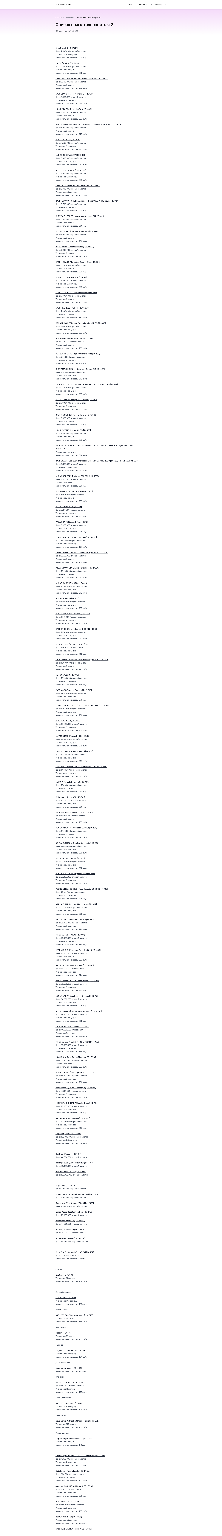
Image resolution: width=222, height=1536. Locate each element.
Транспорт (69, 18)
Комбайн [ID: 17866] (65, 1275)
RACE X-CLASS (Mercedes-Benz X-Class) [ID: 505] (78, 262)
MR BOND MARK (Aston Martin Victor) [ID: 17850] (77, 1042)
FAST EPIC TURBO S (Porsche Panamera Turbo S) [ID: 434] (81, 766)
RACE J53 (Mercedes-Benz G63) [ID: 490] (74, 812)
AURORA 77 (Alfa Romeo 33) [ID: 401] (72, 782)
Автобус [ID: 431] (63, 1333)
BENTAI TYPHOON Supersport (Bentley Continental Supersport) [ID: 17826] (88, 124)
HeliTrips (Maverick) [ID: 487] (68, 1154)
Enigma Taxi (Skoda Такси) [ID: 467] (71, 1350)
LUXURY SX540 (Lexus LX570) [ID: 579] (73, 430)
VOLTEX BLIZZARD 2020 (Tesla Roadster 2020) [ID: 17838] (82, 889)
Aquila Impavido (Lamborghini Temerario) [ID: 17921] (79, 1011)
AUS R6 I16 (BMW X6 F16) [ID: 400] (71, 155)
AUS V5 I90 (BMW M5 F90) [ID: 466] (71, 583)
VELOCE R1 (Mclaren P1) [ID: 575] (70, 858)
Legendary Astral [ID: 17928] (68, 1133)
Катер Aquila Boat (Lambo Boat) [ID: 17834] (75, 1212)
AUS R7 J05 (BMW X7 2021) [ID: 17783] (73, 614)
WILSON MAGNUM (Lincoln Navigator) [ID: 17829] (77, 568)
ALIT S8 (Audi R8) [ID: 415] (67, 675)
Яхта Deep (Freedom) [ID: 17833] (70, 1221)
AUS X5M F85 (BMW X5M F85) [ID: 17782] (74, 338)
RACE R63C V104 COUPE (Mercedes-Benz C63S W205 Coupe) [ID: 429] (87, 201)
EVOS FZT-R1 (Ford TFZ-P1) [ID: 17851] (72, 1026)
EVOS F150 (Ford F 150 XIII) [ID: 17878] (72, 308)
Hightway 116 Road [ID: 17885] (69, 1517)
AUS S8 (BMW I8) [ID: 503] (67, 598)
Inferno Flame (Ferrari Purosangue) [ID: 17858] (76, 1088)
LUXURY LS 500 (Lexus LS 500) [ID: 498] (74, 109)
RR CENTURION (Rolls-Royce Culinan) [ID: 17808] (77, 981)
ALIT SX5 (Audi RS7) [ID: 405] (69, 507)
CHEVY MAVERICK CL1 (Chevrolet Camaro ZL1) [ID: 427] (80, 369)
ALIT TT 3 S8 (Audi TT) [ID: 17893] (71, 170)
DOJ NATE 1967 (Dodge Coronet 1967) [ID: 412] (77, 231)
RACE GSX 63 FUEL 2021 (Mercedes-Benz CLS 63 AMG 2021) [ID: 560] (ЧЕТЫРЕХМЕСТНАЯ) (97, 461)
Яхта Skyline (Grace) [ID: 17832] (70, 1229)
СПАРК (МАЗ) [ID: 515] (66, 1297)
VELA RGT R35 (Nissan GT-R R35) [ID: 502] (74, 644)
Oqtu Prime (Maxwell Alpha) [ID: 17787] (73, 1471)
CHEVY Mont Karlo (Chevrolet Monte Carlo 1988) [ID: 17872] (82, 78)
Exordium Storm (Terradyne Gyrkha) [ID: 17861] (76, 537)
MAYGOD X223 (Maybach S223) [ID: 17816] (75, 965)
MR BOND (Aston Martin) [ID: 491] (70, 935)
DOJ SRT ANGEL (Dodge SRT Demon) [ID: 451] (76, 399)
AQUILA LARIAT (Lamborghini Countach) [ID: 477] (77, 996)
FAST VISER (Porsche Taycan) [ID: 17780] (74, 690)
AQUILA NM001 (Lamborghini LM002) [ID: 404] (76, 828)
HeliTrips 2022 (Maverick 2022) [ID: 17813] (74, 1163)
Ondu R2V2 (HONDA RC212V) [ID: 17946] (74, 1529)
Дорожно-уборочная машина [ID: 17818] (74, 1438)
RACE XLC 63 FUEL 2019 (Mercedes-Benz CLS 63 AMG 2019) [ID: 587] (87, 384)
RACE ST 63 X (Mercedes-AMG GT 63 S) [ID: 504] (77, 629)
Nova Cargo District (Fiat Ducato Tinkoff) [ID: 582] (77, 1421)
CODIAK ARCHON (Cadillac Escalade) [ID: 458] (76, 292)
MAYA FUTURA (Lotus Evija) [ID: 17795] (73, 1118)
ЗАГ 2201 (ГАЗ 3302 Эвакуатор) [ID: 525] (74, 1315)
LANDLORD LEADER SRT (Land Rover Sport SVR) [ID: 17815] (82, 552)
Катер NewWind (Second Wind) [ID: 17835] (75, 1203)
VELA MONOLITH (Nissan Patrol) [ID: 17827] (75, 247)
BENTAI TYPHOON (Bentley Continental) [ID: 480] (77, 843)
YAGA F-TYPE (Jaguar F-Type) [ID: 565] (73, 522)
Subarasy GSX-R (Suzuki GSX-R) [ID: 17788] (75, 1486)
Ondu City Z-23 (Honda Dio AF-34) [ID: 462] (75, 1252)
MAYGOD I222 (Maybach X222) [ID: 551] (73, 736)
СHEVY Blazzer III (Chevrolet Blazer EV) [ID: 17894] (78, 185)
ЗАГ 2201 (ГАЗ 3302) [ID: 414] (69, 1403)
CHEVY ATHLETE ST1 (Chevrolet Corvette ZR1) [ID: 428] (80, 216)
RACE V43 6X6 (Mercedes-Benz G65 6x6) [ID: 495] (78, 950)
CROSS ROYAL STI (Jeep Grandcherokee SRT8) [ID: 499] (81, 323)
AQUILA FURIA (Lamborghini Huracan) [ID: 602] (76, 904)
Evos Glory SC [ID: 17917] (67, 48)
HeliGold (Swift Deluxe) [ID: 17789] (71, 1171)
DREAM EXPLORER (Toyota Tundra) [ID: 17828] (76, 415)
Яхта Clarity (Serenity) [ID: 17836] (70, 1238)
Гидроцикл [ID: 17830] (66, 1185)
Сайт (130, 5)
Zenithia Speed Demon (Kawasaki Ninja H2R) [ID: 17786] (80, 1455)
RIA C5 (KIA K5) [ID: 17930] (68, 63)
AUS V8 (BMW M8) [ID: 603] (68, 721)
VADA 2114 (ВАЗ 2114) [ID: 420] (69, 1382)
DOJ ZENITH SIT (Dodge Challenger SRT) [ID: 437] (78, 354)
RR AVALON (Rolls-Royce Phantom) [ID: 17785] (76, 1057)
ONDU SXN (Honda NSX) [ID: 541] (70, 797)
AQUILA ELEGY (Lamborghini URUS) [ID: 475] (75, 873)
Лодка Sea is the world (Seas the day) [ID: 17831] (77, 1194)
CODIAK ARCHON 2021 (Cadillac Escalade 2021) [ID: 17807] (82, 705)
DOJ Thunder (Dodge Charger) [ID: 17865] (74, 491)
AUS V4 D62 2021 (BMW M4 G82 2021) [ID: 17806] (78, 476)
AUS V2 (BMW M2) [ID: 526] (68, 140)
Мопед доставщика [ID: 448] (69, 1368)
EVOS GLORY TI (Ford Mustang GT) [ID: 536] (75, 94)
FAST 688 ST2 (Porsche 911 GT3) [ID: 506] (74, 751)
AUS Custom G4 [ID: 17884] (68, 1501)
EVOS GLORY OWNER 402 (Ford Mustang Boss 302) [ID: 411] (82, 659)
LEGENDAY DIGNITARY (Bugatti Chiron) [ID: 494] (77, 1103)
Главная (59, 18)
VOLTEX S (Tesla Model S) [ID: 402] (71, 277)
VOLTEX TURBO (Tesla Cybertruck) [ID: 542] (75, 1072)
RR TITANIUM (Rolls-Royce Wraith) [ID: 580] (75, 919)
